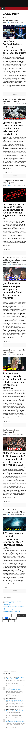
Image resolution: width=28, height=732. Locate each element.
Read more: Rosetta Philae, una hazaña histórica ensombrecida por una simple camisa (9, 341)
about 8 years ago (20, 685)
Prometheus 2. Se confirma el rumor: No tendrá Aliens (14, 511)
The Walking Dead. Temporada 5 (11, 431)
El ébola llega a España (10, 609)
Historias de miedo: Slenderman (12, 611)
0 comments (14, 94)
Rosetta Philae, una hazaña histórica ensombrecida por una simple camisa (14, 260)
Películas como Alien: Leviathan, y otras (12, 19)
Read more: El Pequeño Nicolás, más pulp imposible (9, 249)
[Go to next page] (10, 620)
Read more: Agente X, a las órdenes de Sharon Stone (9, 421)
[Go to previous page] (7, 615)
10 (7, 621)
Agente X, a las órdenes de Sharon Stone (14, 351)
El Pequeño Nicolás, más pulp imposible (13, 181)
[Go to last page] (13, 620)
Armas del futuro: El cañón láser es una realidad (14, 100)
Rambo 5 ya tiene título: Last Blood (13, 601)
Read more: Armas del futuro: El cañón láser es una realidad (9, 172)
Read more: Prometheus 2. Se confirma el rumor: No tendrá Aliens (9, 587)
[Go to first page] (4, 615)
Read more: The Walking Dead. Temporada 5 (9, 501)
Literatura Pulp (14, 147)
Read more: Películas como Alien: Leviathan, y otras (9, 91)
